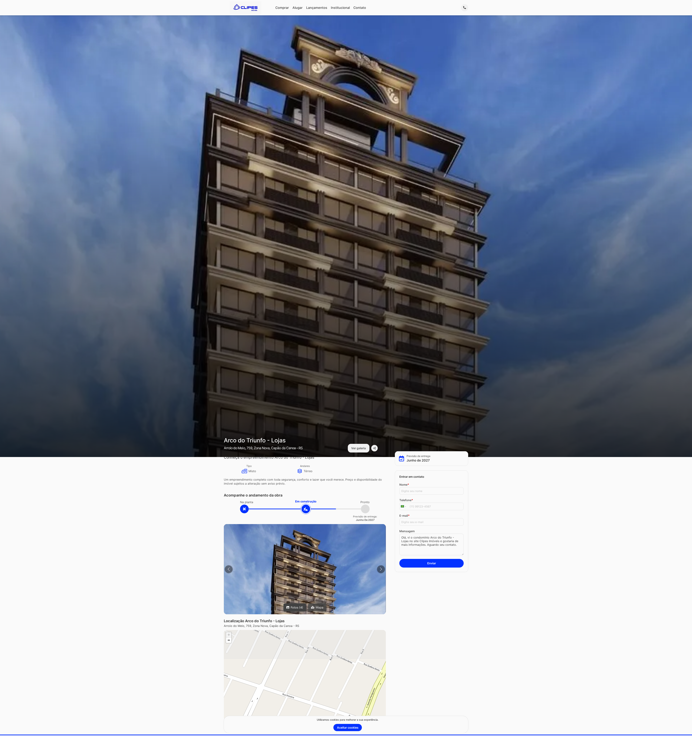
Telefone (406, 500)
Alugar (297, 8)
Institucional (340, 8)
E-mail (404, 515)
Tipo (249, 465)
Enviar (431, 563)
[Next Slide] (381, 569)
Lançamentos (316, 8)
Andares (305, 465)
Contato (359, 8)
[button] (228, 635)
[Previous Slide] (229, 569)
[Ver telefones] (464, 7)
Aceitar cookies (347, 727)
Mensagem (407, 531)
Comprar (282, 8)
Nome (404, 484)
